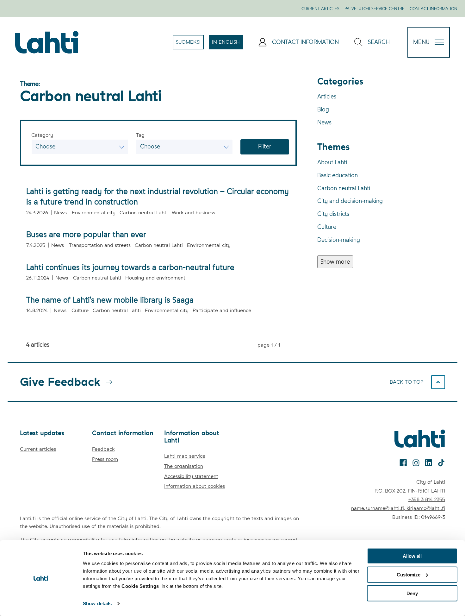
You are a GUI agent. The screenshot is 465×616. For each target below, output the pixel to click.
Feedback (103, 449)
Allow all (412, 556)
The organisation (183, 466)
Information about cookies (194, 486)
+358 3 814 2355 (426, 499)
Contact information (433, 8)
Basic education (337, 175)
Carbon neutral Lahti (343, 188)
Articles (326, 96)
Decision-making (338, 239)
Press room (105, 459)
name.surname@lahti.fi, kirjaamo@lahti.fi (398, 508)
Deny (412, 593)
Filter (265, 146)
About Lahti (332, 162)
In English (227, 44)
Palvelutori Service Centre (374, 8)
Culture (326, 226)
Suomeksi (190, 44)
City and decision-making (350, 201)
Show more (335, 261)
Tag (140, 135)
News (324, 122)
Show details (97, 603)
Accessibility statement (191, 476)
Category (42, 135)
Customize (408, 574)
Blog (323, 109)
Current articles (320, 8)
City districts (333, 214)
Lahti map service (184, 456)
